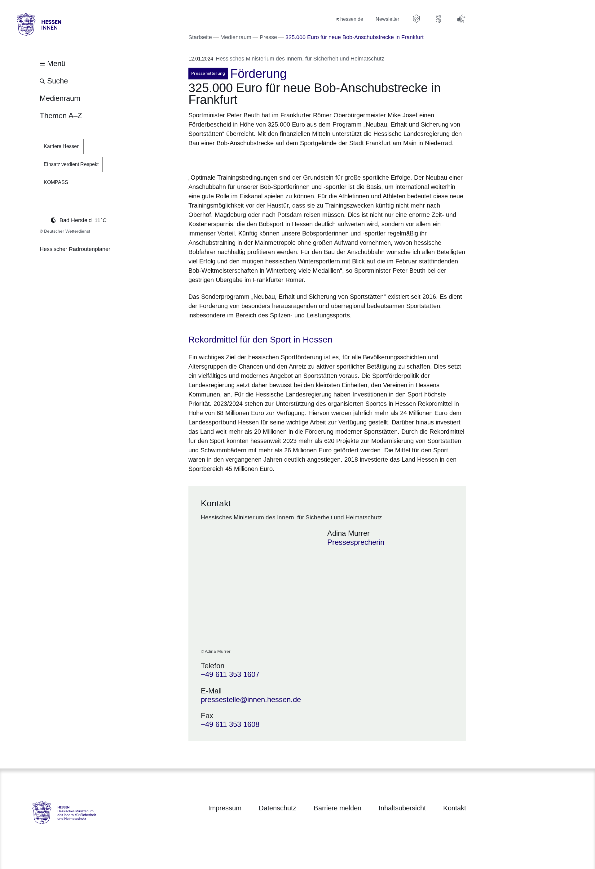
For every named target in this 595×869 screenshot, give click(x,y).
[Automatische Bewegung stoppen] (43, 219)
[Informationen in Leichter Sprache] (416, 19)
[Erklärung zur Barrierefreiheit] (461, 19)
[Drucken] (241, 159)
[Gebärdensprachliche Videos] (439, 19)
